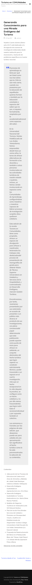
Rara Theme (24, 580)
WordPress (19, 582)
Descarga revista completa (13, 546)
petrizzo (19, 38)
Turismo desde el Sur (8, 558)
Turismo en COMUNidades (13, 2)
